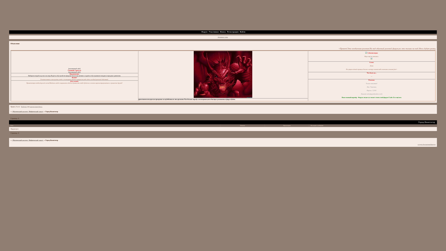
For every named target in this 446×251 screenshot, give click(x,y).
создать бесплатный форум (426, 144)
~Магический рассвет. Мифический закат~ (28, 111)
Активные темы (223, 37)
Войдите (24, 107)
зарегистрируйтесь (36, 107)
